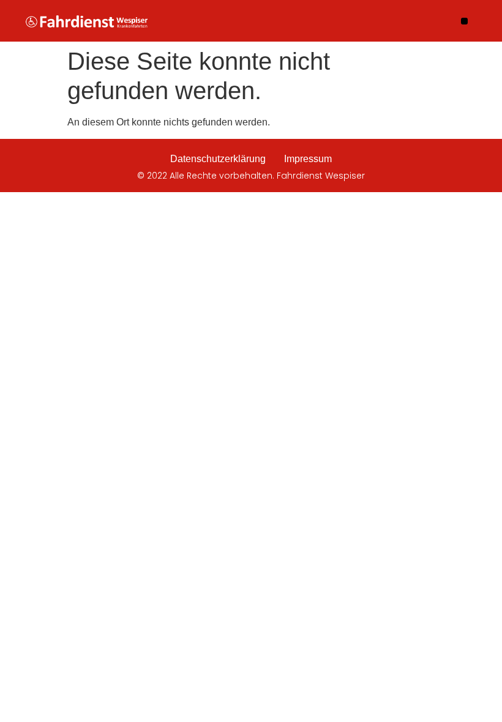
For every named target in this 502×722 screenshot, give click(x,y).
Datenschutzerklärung (218, 159)
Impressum (308, 159)
